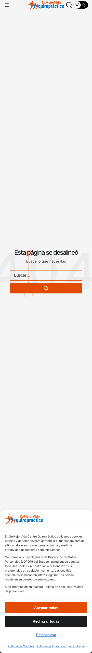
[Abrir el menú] (7, 5)
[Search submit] (46, 288)
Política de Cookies (21, 646)
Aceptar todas (46, 608)
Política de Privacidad (51, 646)
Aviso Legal (77, 646)
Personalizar (46, 635)
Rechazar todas (46, 621)
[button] (69, 5)
